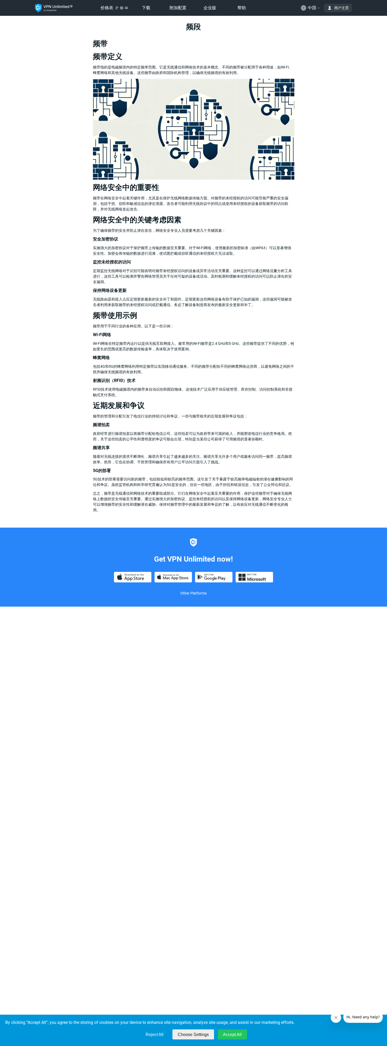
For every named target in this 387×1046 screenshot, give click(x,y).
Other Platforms (193, 593)
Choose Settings (193, 1034)
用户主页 (341, 8)
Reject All (154, 1034)
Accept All (232, 1034)
